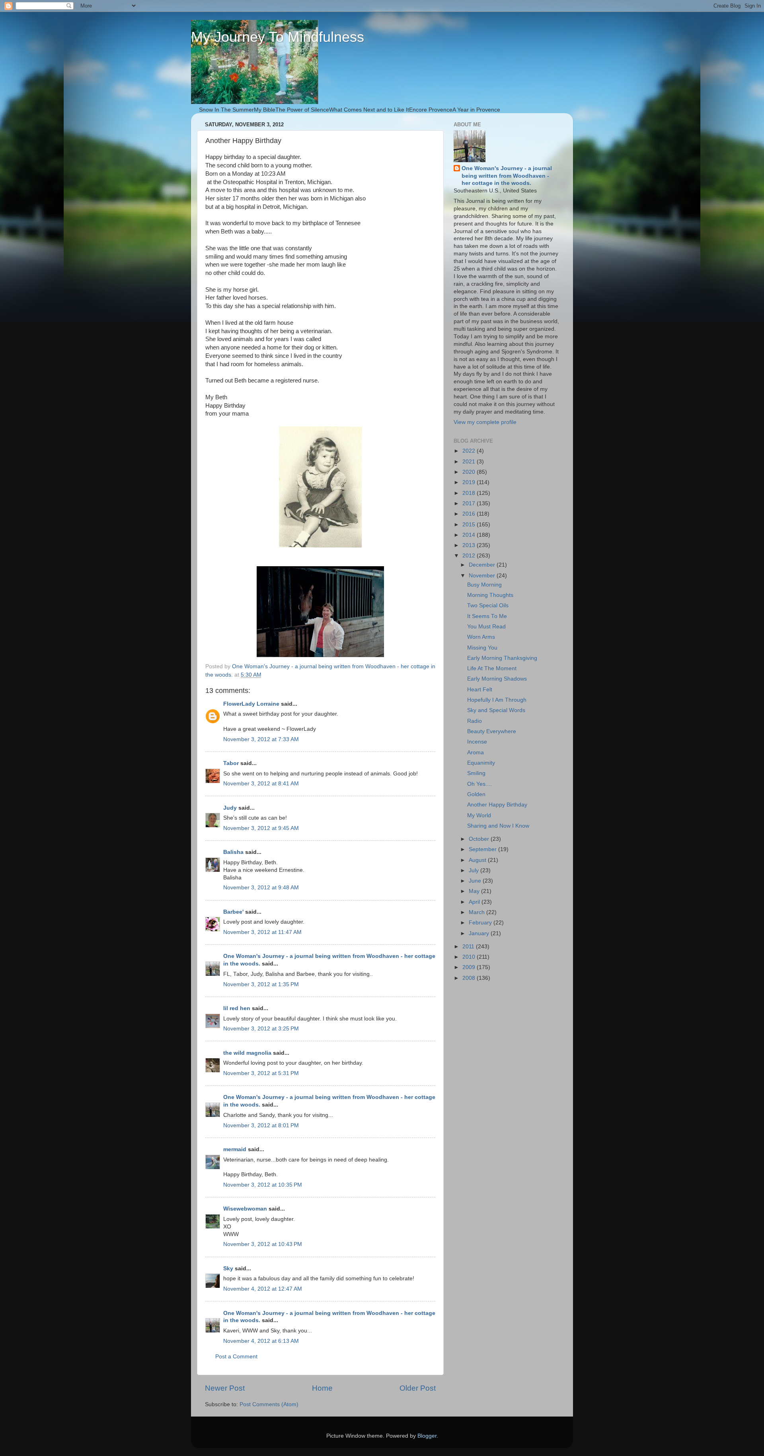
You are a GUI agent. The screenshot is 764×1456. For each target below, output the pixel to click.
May (475, 891)
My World (479, 815)
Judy (230, 808)
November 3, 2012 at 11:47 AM (262, 932)
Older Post (418, 1388)
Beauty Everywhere (491, 731)
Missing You (482, 648)
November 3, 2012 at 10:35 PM (262, 1185)
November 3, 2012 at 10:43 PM (262, 1244)
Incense (477, 742)
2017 (469, 503)
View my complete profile (485, 422)
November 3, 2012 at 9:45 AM (261, 828)
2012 (469, 556)
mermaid (234, 1149)
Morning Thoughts (490, 595)
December (483, 565)
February (481, 923)
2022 (469, 451)
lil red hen (236, 1008)
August (478, 860)
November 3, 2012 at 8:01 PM (261, 1125)
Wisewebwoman (245, 1209)
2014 (469, 535)
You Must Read (486, 627)
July (474, 870)
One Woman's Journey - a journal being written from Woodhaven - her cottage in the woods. (507, 175)
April (475, 902)
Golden (476, 794)
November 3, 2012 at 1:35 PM (261, 984)
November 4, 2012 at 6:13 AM (261, 1341)
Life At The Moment (491, 668)
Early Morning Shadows (497, 679)
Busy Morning (484, 585)
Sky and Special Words (496, 710)
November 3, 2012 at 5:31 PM (261, 1073)
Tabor (231, 763)
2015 (469, 525)
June (476, 881)
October (480, 839)
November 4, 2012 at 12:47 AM (262, 1289)
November (483, 576)
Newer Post (225, 1388)
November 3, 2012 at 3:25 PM (261, 1029)
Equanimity (481, 763)
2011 (469, 947)
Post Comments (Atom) (269, 1404)
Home (322, 1388)
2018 (469, 493)
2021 (469, 462)
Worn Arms (481, 637)
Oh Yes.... (479, 784)
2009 (469, 967)
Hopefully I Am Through (496, 700)
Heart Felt (479, 690)
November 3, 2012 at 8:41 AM (261, 784)
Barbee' (233, 912)
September (483, 849)
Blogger (427, 1436)
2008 (469, 978)
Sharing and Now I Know (498, 826)
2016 (469, 514)
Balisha (233, 852)
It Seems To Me (487, 616)
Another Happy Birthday (497, 805)
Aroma (475, 752)
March (477, 912)
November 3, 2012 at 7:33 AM (261, 739)
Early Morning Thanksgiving (502, 658)
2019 (469, 482)
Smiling (476, 773)
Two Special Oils (488, 605)
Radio (474, 721)
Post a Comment (236, 1357)
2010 (469, 957)
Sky (228, 1269)
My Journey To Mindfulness (277, 37)
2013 (469, 545)
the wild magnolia (247, 1053)
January (480, 933)
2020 (469, 472)
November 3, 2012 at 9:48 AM (261, 888)
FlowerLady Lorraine (251, 704)
